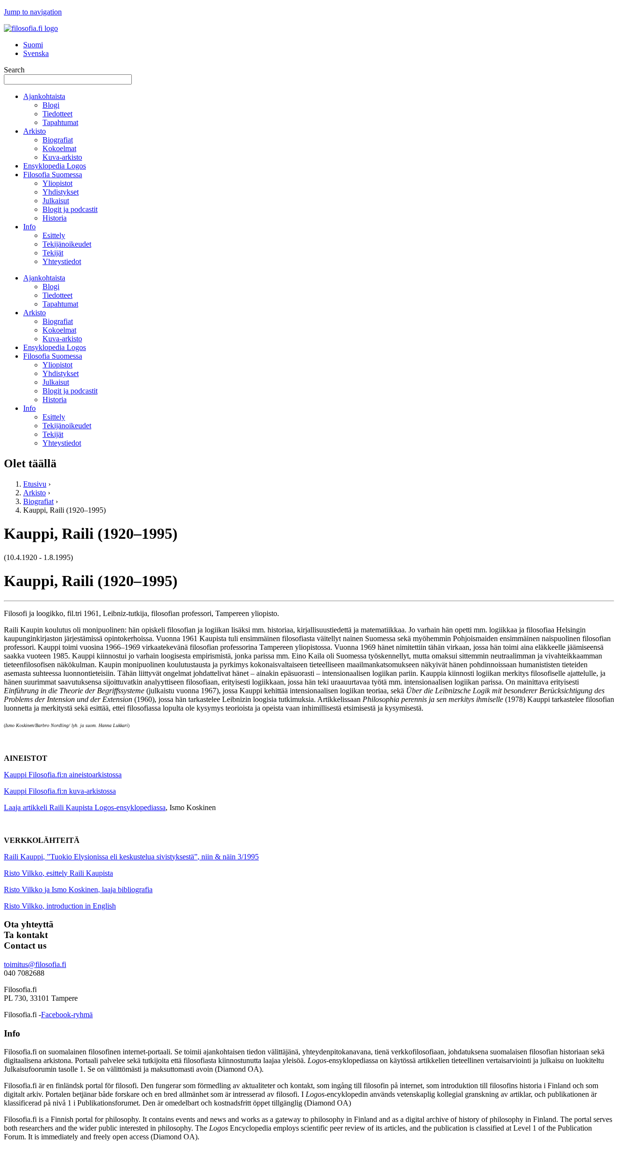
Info (29, 227)
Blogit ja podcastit (70, 209)
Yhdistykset (60, 192)
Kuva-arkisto (62, 157)
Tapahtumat (60, 122)
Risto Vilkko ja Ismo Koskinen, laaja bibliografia (78, 889)
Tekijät (52, 253)
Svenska (36, 53)
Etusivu (34, 484)
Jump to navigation (33, 12)
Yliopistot (57, 183)
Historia (54, 218)
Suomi (33, 45)
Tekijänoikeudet (66, 244)
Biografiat (57, 140)
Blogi (50, 105)
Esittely (53, 235)
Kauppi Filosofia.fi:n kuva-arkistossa (60, 791)
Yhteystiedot (61, 261)
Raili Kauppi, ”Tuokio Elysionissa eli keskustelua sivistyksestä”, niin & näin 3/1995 (131, 857)
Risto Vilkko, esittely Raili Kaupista (58, 873)
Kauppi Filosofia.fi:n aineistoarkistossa (63, 775)
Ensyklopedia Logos (54, 166)
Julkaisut (55, 200)
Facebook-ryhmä (67, 1014)
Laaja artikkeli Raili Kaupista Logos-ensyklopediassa (85, 807)
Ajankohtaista (44, 96)
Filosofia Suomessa (52, 174)
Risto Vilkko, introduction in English (60, 906)
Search (14, 70)
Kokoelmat (59, 148)
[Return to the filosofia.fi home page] (31, 28)
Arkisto (34, 131)
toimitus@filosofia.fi (35, 964)
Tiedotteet (57, 114)
